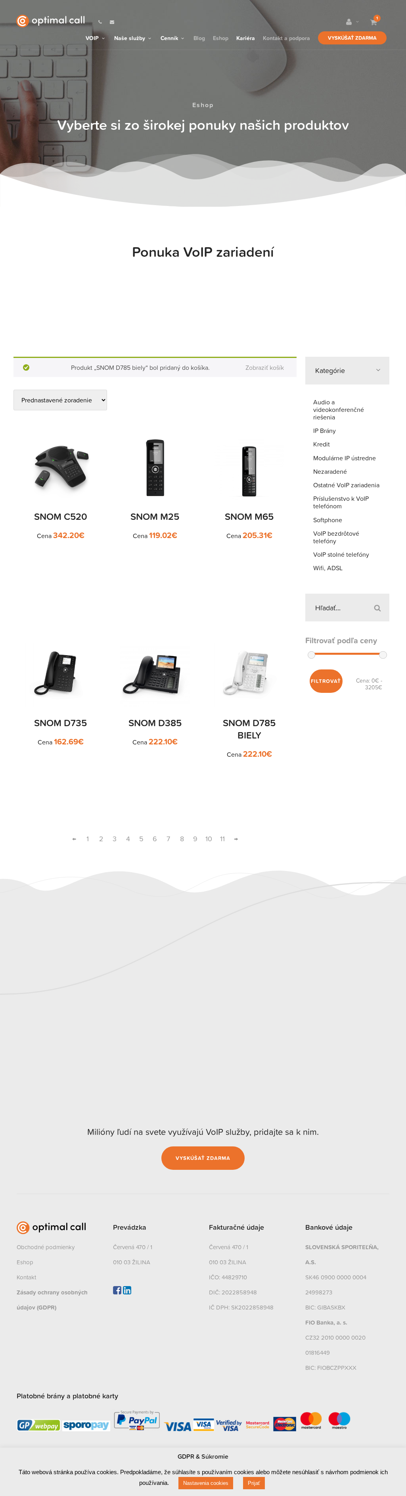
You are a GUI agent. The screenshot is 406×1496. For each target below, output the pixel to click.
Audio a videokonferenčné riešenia (338, 409)
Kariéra (245, 37)
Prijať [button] (254, 1483)
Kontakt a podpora (286, 37)
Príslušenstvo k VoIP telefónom (341, 502)
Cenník (170, 37)
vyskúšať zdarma (203, 1158)
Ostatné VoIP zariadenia (346, 485)
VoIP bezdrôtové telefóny (336, 537)
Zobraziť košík (264, 367)
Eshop (220, 37)
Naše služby (130, 37)
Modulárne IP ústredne (344, 458)
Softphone (327, 520)
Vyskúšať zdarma (352, 37)
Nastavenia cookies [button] (205, 1483)
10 (208, 838)
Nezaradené (330, 471)
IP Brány (324, 430)
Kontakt (26, 1277)
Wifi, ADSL (328, 568)
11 (222, 838)
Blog (199, 37)
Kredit (321, 444)
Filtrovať (326, 681)
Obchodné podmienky (46, 1247)
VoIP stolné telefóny (341, 554)
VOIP (93, 37)
